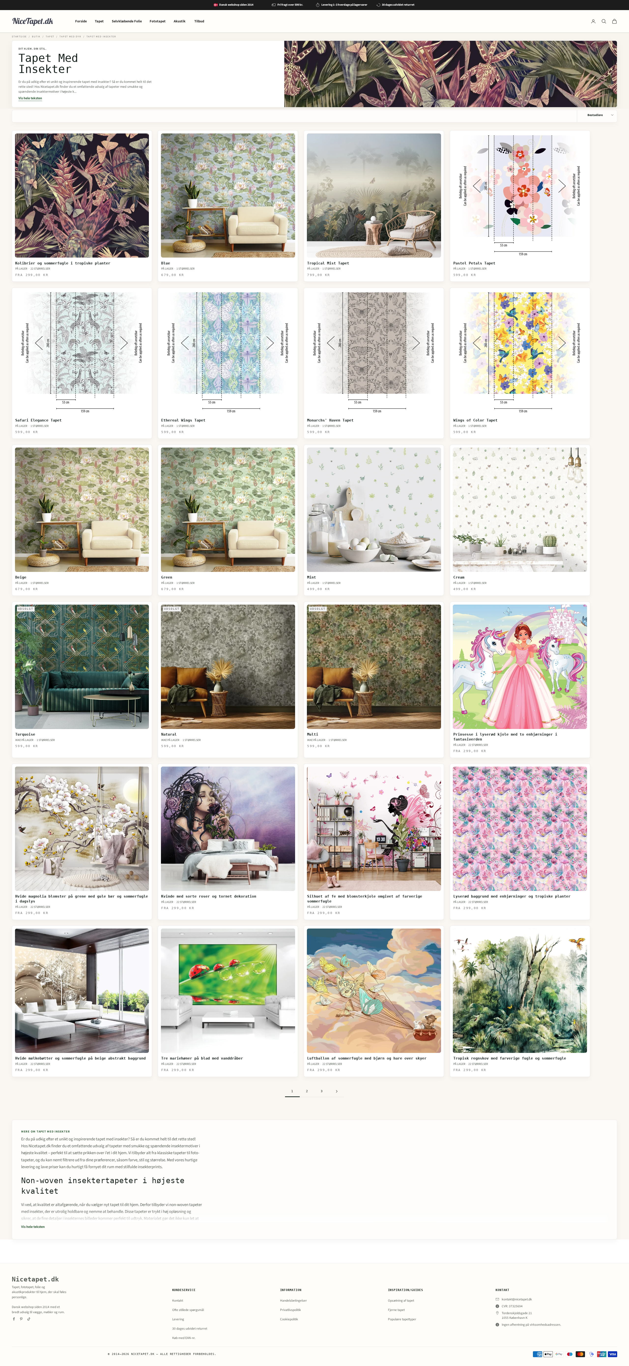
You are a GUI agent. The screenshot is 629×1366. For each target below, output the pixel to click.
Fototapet (158, 21)
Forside (81, 21)
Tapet (99, 21)
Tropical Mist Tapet (328, 263)
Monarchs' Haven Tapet (330, 420)
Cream (458, 577)
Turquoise (25, 734)
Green (166, 577)
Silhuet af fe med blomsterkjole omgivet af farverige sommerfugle (364, 898)
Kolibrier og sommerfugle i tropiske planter (62, 263)
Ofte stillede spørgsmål (188, 1310)
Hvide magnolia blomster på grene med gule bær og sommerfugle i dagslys (81, 898)
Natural (169, 734)
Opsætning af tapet (401, 1300)
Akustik (180, 21)
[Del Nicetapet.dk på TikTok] (29, 1319)
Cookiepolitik (289, 1319)
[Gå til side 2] (336, 1091)
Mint (311, 577)
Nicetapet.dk (35, 1279)
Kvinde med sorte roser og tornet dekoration (208, 896)
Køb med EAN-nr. (183, 1338)
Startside (19, 36)
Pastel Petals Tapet (474, 263)
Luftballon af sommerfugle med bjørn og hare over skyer (367, 1058)
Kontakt (177, 1300)
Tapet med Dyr (70, 36)
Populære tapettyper (402, 1319)
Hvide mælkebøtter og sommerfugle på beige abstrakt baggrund (80, 1058)
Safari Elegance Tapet (38, 420)
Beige (20, 577)
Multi (312, 734)
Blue (165, 263)
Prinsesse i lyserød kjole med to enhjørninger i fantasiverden (505, 736)
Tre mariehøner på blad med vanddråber (202, 1058)
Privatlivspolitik (290, 1310)
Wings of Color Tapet (475, 420)
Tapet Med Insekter (101, 36)
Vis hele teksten (30, 98)
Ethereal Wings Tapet (183, 420)
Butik (36, 36)
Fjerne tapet (396, 1310)
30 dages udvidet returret (189, 1328)
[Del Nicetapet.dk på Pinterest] (21, 1319)
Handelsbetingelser (293, 1300)
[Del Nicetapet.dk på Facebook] (14, 1319)
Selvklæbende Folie (127, 21)
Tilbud (199, 21)
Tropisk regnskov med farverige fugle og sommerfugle (509, 1058)
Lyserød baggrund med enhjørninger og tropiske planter (512, 896)
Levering (178, 1319)
